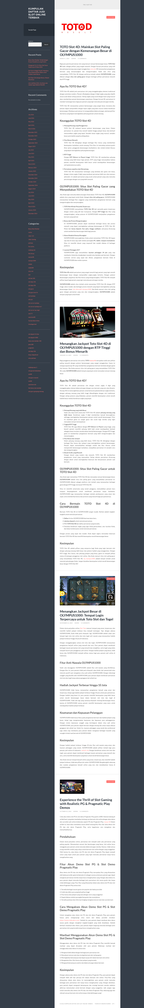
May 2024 (31, 199)
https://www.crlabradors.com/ (70, 920)
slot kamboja (31, 296)
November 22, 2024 (66, 623)
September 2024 (33, 185)
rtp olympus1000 (89, 559)
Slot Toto (83, 628)
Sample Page (32, 30)
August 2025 (32, 146)
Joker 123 (31, 236)
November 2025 (32, 136)
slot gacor (31, 289)
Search (30, 41)
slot (29, 274)
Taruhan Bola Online (33, 320)
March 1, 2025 (64, 58)
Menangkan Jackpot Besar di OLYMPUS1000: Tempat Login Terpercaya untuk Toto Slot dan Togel (86, 615)
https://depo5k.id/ (33, 355)
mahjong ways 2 (32, 367)
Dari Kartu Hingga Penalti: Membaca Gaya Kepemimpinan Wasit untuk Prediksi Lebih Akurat (38, 72)
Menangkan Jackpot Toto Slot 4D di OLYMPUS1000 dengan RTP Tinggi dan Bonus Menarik (85, 347)
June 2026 (31, 118)
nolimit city (85, 750)
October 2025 (32, 139)
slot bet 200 (31, 278)
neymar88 (31, 257)
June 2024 (31, 196)
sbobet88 (31, 267)
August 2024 (32, 189)
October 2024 (32, 182)
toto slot (93, 69)
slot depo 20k (32, 285)
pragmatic (31, 348)
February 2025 (32, 167)
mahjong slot (31, 250)
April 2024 (31, 203)
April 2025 (31, 160)
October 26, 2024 (65, 811)
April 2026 (31, 125)
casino (30, 232)
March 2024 (31, 206)
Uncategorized (32, 324)
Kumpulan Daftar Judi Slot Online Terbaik (37, 13)
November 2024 (32, 178)
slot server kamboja (33, 303)
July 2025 (31, 150)
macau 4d (93, 360)
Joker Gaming (32, 239)
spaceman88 (31, 317)
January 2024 (32, 210)
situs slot (30, 271)
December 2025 (32, 132)
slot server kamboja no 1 (35, 306)
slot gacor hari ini (33, 292)
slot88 (30, 374)
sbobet (30, 264)
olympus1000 (32, 260)
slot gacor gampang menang (36, 391)
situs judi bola (32, 358)
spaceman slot (32, 384)
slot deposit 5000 (33, 337)
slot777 (30, 313)
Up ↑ (113, 1003)
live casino (31, 246)
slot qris (30, 299)
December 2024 (32, 174)
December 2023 (32, 213)
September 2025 (33, 143)
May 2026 (31, 121)
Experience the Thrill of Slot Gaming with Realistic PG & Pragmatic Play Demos (86, 803)
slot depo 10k (32, 282)
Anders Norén (106, 1003)
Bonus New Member (33, 229)
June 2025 (31, 153)
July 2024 (31, 192)
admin (73, 58)
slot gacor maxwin (33, 377)
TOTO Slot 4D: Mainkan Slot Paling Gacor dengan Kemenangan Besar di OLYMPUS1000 (86, 51)
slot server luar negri (34, 310)
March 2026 (31, 128)
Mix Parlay (31, 253)
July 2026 (31, 114)
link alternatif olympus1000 (82, 289)
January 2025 (32, 171)
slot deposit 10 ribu (33, 334)
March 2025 (31, 164)
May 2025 (31, 157)
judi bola (30, 243)
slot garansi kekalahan (34, 371)
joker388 (30, 344)
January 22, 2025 (65, 355)
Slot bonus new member (34, 388)
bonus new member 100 (34, 341)
